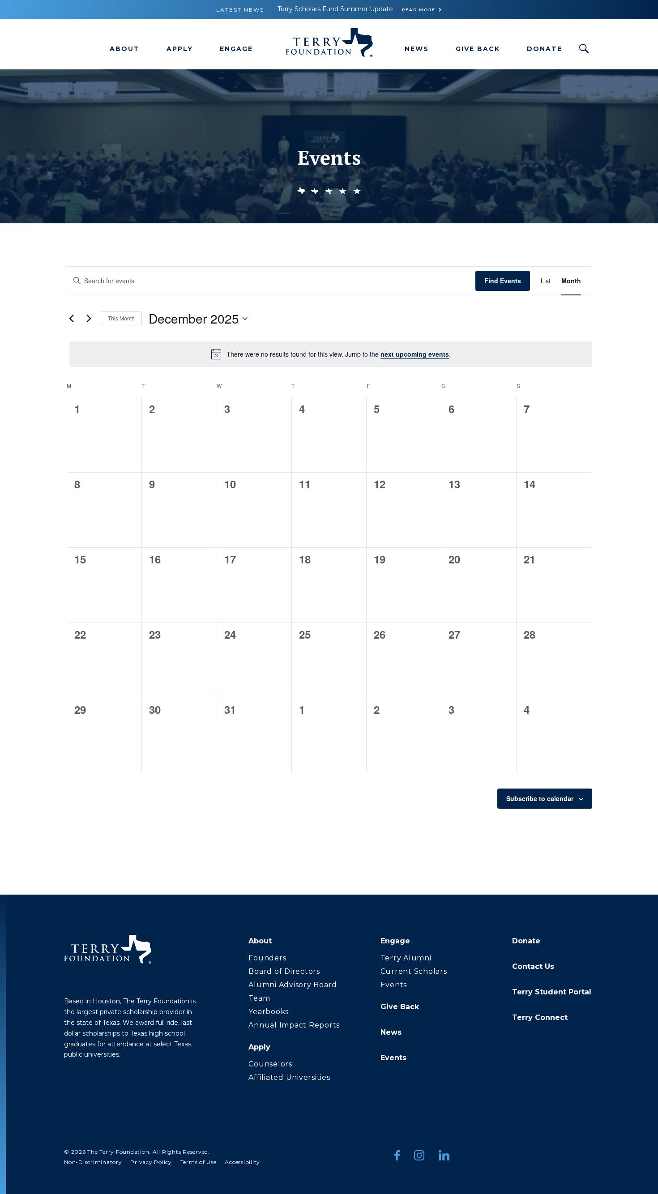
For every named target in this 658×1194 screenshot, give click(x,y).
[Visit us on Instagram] (419, 1157)
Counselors (270, 1064)
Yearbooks (268, 1011)
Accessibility (242, 1162)
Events (393, 985)
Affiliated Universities (289, 1077)
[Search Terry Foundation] (584, 49)
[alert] (330, 354)
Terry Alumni (406, 958)
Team (259, 998)
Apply (180, 49)
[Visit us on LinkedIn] (444, 1157)
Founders (267, 958)
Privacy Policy (151, 1162)
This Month (121, 318)
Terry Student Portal (551, 992)
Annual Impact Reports (294, 1025)
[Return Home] (329, 44)
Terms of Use (198, 1162)
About (125, 49)
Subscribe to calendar (539, 798)
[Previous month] (71, 318)
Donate (544, 49)
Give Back (478, 49)
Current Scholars (413, 971)
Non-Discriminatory (93, 1162)
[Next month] (88, 318)
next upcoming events (414, 354)
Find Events (502, 280)
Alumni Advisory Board (292, 985)
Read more (419, 9)
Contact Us (533, 966)
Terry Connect (540, 1017)
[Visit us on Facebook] (397, 1157)
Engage (236, 49)
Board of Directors (284, 971)
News (417, 49)
